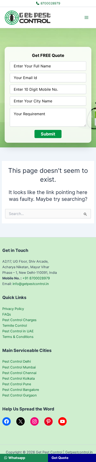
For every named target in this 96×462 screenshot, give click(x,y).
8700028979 (50, 3)
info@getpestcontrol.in (31, 284)
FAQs (6, 314)
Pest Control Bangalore (20, 390)
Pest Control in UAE (18, 331)
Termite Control (14, 325)
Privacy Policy (13, 309)
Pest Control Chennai (19, 373)
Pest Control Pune (16, 384)
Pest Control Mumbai (19, 367)
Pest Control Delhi (16, 361)
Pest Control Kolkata (18, 378)
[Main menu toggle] (86, 17)
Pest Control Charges (19, 320)
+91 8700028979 (36, 278)
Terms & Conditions (18, 337)
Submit (48, 134)
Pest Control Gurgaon (19, 395)
